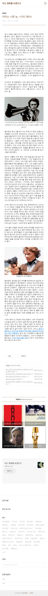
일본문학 (34, 538)
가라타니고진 (32, 532)
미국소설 (14, 528)
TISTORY (24, 593)
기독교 (36, 545)
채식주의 (12, 535)
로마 (15, 545)
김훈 (4, 535)
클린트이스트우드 (8, 542)
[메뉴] (45, 3)
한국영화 (37, 542)
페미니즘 (42, 532)
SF (10, 545)
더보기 (4, 552)
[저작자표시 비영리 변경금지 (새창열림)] (31, 356)
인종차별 (28, 542)
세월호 (14, 525)
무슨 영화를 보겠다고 (11, 3)
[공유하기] (12, 356)
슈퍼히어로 (19, 538)
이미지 (8, 365)
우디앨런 (5, 549)
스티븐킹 (5, 528)
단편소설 (39, 535)
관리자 (31, 593)
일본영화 (20, 542)
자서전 (15, 521)
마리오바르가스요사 (27, 528)
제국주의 (13, 532)
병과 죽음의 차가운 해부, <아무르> (16, 376)
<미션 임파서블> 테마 (20, 338)
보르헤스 (5, 525)
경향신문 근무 (8, 466)
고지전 (23, 521)
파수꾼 (5, 532)
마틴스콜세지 (41, 525)
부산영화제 (6, 521)
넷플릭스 (20, 535)
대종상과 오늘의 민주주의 (13, 379)
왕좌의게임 (30, 535)
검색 (43, 565)
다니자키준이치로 (25, 545)
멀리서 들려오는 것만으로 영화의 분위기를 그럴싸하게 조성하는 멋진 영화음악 (24, 331)
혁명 (4, 545)
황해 (27, 538)
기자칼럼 (38, 528)
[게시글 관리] (15, 356)
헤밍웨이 (39, 521)
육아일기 (30, 521)
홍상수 (43, 538)
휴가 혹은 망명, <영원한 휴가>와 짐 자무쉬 (18, 374)
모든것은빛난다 (8, 538)
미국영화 (22, 525)
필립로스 (14, 549)
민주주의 (22, 532)
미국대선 (30, 525)
